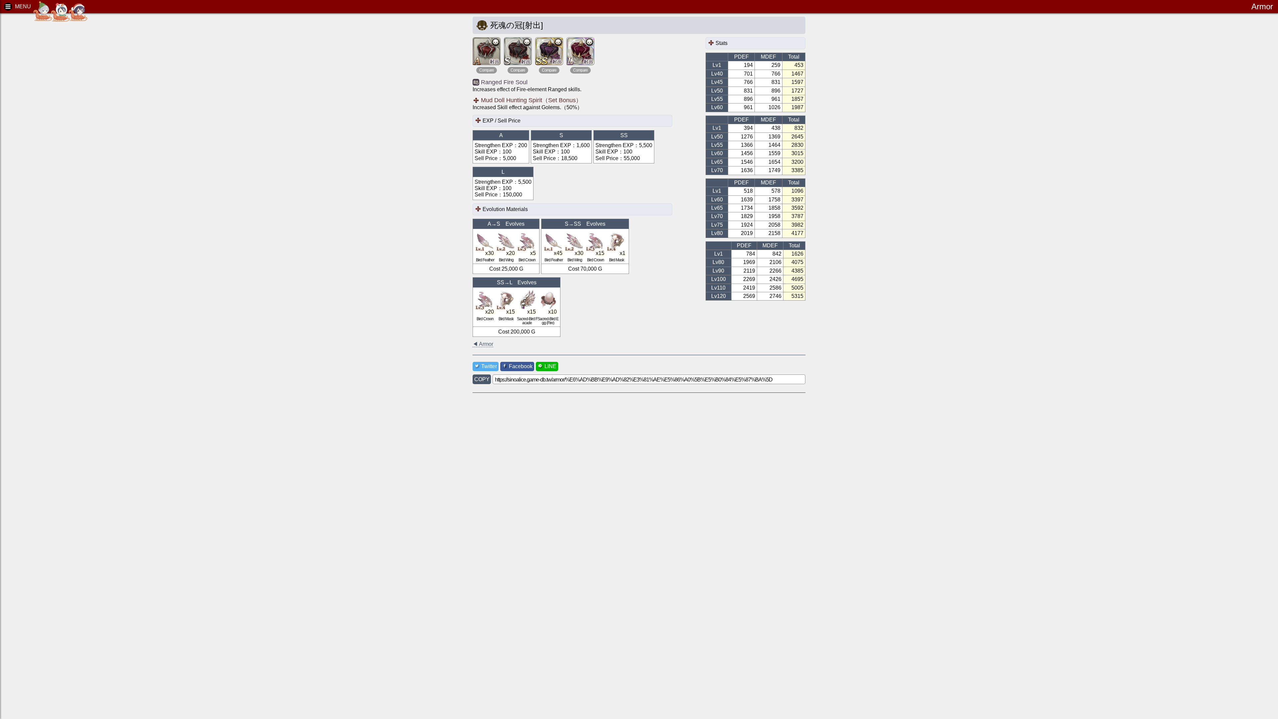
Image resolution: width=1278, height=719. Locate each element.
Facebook (520, 366)
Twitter (489, 366)
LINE (550, 366)
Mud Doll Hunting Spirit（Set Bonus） (531, 100)
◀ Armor (483, 344)
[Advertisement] (56, 120)
